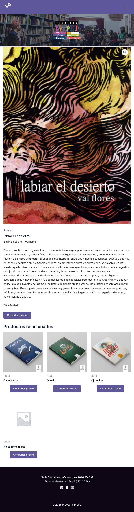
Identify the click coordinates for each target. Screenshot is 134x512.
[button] (125, 52)
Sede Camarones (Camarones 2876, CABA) (67, 477)
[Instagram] (61, 487)
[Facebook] (67, 487)
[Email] (72, 487)
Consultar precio (17, 315)
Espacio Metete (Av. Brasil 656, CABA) (67, 481)
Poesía (7, 230)
